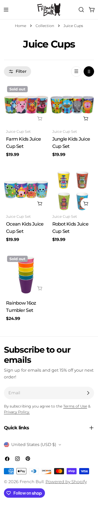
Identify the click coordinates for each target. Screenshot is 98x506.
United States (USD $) (33, 444)
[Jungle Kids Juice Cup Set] (72, 105)
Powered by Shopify (66, 481)
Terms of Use (75, 406)
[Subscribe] (88, 392)
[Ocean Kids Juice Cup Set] (26, 190)
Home (20, 25)
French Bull (32, 481)
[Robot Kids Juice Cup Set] (72, 190)
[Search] (81, 9)
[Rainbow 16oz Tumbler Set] (26, 275)
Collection (45, 25)
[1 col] (76, 71)
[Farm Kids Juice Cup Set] (26, 105)
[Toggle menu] (6, 9)
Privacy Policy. (17, 412)
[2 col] (89, 71)
